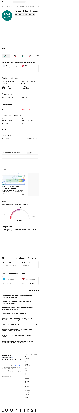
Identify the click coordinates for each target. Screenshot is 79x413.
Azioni (26, 360)
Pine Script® (27, 392)
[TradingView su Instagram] (10, 360)
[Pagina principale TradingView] (3, 2)
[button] (32, 2)
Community (36, 2)
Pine (26, 368)
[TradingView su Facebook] (5, 360)
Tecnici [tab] (29, 25)
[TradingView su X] (3, 360)
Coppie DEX (27, 366)
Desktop (26, 397)
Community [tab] (23, 25)
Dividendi (27, 381)
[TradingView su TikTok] (18, 360)
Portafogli (27, 386)
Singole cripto (27, 364)
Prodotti (29, 2)
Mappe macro (27, 390)
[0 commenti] (19, 194)
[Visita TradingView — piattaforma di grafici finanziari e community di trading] (7, 49)
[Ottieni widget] (36, 201)
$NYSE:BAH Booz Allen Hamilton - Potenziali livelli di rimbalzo (11, 187)
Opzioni (26, 389)
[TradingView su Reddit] (20, 360)
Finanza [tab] (11, 25)
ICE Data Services (18, 365)
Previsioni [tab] (35, 25)
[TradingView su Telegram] (15, 360)
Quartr (4, 374)
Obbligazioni (27, 362)
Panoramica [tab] (5, 25)
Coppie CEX (27, 365)
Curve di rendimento (29, 387)
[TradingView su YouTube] (8, 360)
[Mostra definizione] (15, 81)
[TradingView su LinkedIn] (13, 360)
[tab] (29, 138)
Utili (25, 380)
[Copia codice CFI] (7, 129)
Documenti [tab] (16, 25)
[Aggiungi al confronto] (17, 66)
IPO (25, 382)
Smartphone (27, 395)
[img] (33, 14)
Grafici (26, 356)
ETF (25, 361)
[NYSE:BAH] (3, 184)
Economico (27, 378)
